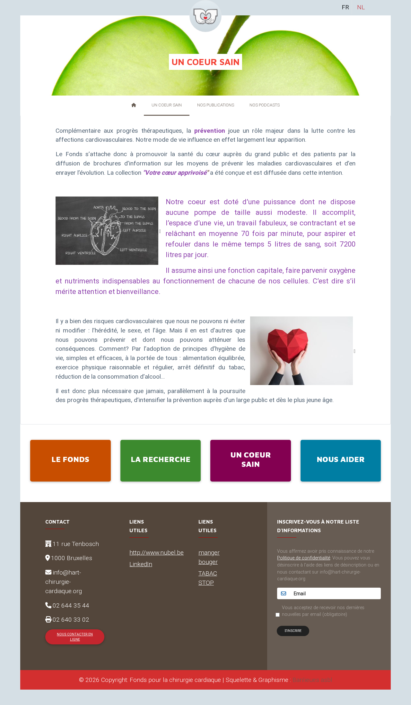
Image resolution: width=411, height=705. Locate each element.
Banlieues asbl (312, 680)
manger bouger (209, 557)
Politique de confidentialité (303, 558)
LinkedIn (140, 564)
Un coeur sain (167, 105)
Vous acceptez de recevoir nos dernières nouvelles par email (323, 611)
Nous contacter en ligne (75, 636)
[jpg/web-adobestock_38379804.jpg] (108, 230)
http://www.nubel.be (156, 552)
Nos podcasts (264, 105)
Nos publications (215, 105)
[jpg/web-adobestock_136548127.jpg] (302, 350)
